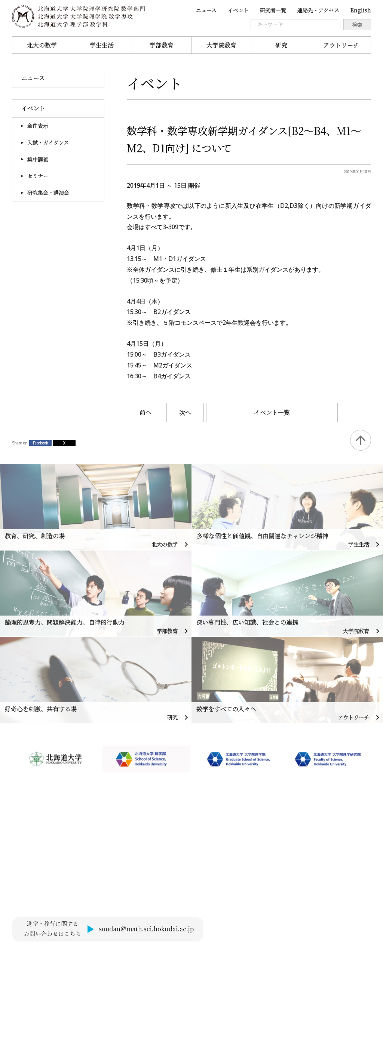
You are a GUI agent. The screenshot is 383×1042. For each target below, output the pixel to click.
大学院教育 (221, 45)
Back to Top (360, 440)
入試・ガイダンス (48, 142)
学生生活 (102, 45)
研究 (281, 45)
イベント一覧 (272, 412)
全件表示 (37, 125)
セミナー (37, 175)
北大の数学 (42, 45)
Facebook (40, 443)
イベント (238, 10)
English (360, 10)
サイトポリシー (32, 956)
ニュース (206, 10)
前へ (145, 412)
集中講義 (37, 159)
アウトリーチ (341, 45)
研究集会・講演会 (48, 192)
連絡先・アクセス (318, 10)
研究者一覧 (273, 10)
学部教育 (162, 45)
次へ (185, 412)
